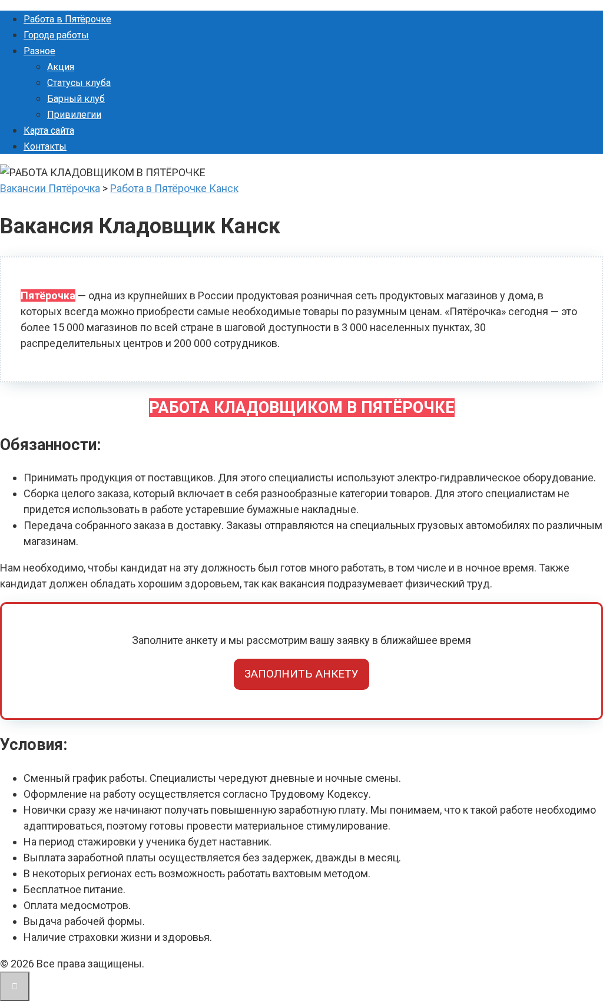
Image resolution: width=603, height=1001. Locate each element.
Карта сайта (49, 130)
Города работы (56, 35)
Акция (60, 66)
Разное (39, 51)
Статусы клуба (79, 82)
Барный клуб (76, 98)
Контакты (45, 146)
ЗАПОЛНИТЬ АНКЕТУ (301, 673)
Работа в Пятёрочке (67, 19)
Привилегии (74, 114)
